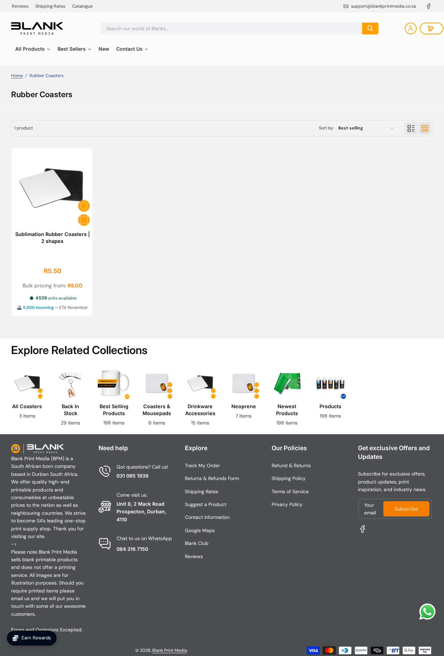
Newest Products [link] (287, 409)
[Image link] (27, 398)
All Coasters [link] (27, 406)
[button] (431, 28)
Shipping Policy (289, 478)
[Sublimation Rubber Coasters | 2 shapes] (51, 188)
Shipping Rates (50, 6)
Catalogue (82, 6)
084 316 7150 (132, 549)
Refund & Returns (291, 465)
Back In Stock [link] (70, 409)
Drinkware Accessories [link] (200, 409)
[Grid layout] (425, 128)
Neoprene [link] (243, 406)
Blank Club (196, 543)
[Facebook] (429, 6)
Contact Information (207, 517)
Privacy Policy (287, 504)
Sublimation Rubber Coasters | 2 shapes (52, 237)
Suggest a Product (205, 504)
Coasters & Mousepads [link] (157, 409)
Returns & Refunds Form (212, 478)
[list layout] (411, 128)
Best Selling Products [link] (113, 409)
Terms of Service (290, 491)
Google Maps (200, 530)
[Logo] (37, 28)
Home (17, 75)
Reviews (20, 6)
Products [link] (330, 406)
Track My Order (202, 465)
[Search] (370, 28)
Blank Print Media (169, 650)
